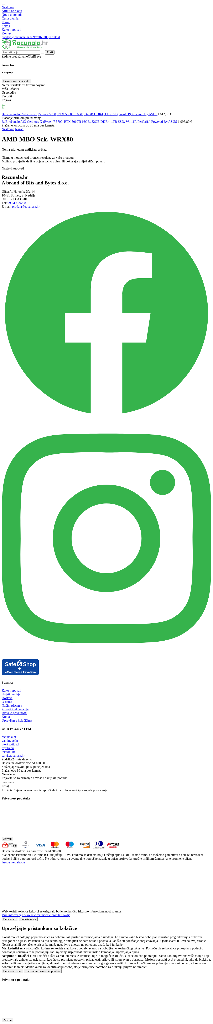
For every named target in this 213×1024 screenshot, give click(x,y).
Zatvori (7, 838)
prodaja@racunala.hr (16, 37)
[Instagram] (106, 657)
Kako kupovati (11, 29)
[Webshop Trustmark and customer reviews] (20, 674)
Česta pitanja (10, 18)
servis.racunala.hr (13, 755)
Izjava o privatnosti (14, 713)
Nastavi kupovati (13, 168)
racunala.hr (9, 737)
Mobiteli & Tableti (123, 107)
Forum (6, 22)
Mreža (91, 107)
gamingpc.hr (10, 740)
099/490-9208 (39, 37)
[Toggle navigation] (3, 4)
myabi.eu (8, 748)
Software (106, 107)
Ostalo (173, 107)
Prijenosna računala (36, 107)
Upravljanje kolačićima (17, 720)
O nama (7, 702)
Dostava (7, 698)
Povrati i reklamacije (15, 709)
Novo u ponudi (12, 14)
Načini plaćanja (12, 705)
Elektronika (142, 107)
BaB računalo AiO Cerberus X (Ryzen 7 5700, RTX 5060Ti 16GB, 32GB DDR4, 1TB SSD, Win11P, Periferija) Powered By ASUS (90, 121)
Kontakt (7, 33)
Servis (6, 26)
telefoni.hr (8, 752)
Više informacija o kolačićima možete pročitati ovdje (36, 915)
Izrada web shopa (13, 862)
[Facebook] (106, 417)
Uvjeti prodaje (11, 694)
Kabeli (160, 107)
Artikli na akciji (12, 11)
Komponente (56, 107)
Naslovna (8, 7)
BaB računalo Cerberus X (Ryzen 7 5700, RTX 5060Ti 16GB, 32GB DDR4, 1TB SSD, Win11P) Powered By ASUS (79, 114)
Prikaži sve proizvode (16, 81)
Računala (17, 107)
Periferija (76, 107)
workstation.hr (11, 744)
